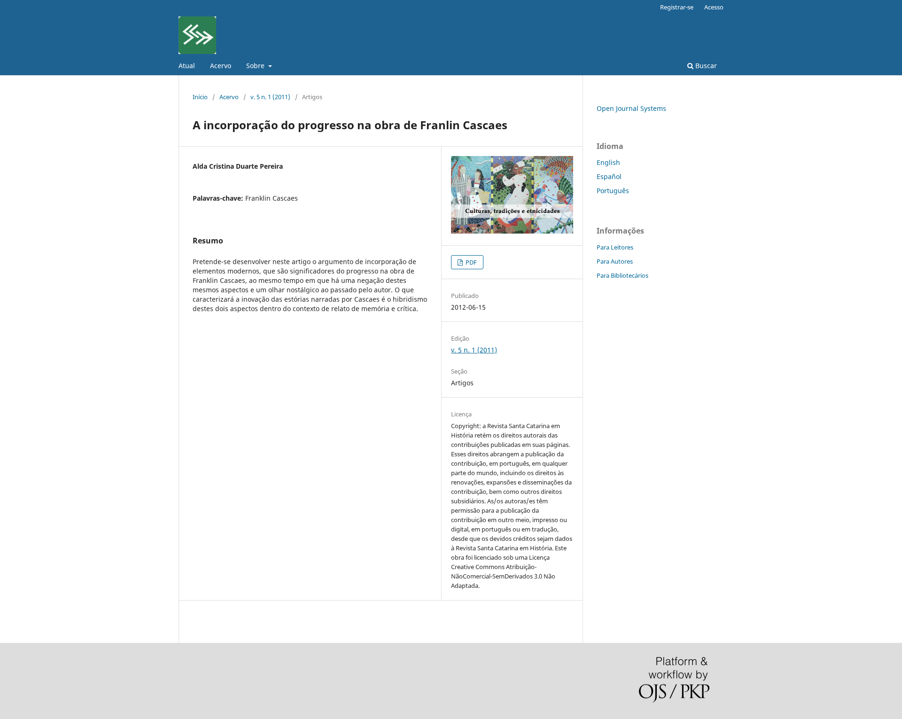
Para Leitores (615, 247)
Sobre (256, 65)
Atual (187, 65)
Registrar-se (676, 7)
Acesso (713, 7)
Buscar (705, 65)
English (608, 162)
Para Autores (615, 261)
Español (609, 176)
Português (613, 190)
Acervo (220, 65)
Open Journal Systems (631, 108)
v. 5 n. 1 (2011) (270, 97)
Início (200, 97)
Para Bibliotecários (622, 275)
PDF (470, 262)
